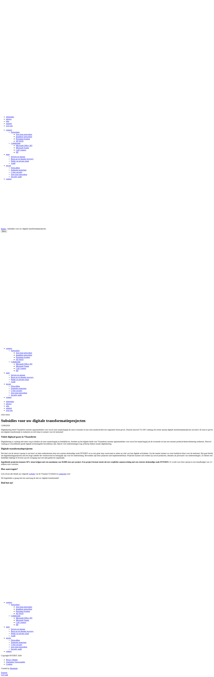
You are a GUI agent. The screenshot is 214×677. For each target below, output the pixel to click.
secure (8, 166)
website (32, 474)
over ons (9, 126)
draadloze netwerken (24, 137)
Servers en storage (18, 157)
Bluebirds (14, 668)
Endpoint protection (18, 170)
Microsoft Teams (22, 148)
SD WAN (20, 141)
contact (9, 179)
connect (9, 130)
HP (17, 152)
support (9, 123)
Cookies (9, 664)
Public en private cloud (20, 161)
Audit (13, 163)
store (8, 154)
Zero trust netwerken (24, 134)
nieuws (9, 119)
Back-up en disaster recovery (22, 159)
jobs (7, 121)
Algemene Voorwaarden (15, 662)
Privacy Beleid (11, 660)
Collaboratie (15, 143)
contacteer (63, 474)
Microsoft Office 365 (24, 145)
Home (3, 229)
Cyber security (16, 172)
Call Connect (21, 150)
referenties (10, 117)
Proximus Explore (23, 139)
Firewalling (15, 168)
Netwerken (15, 132)
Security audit (16, 177)
